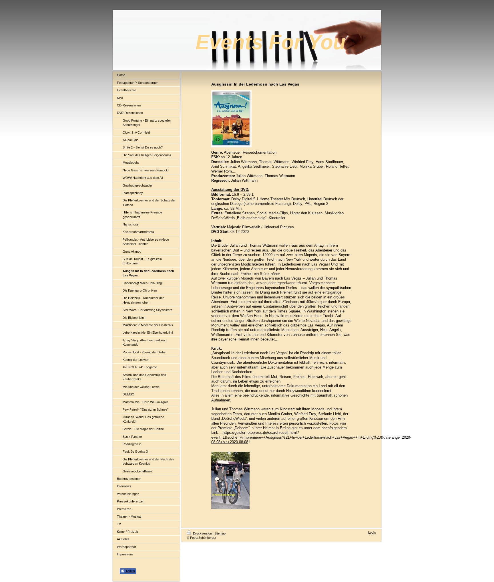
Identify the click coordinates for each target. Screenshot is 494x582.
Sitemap (220, 533)
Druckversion (202, 533)
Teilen (130, 571)
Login (372, 532)
